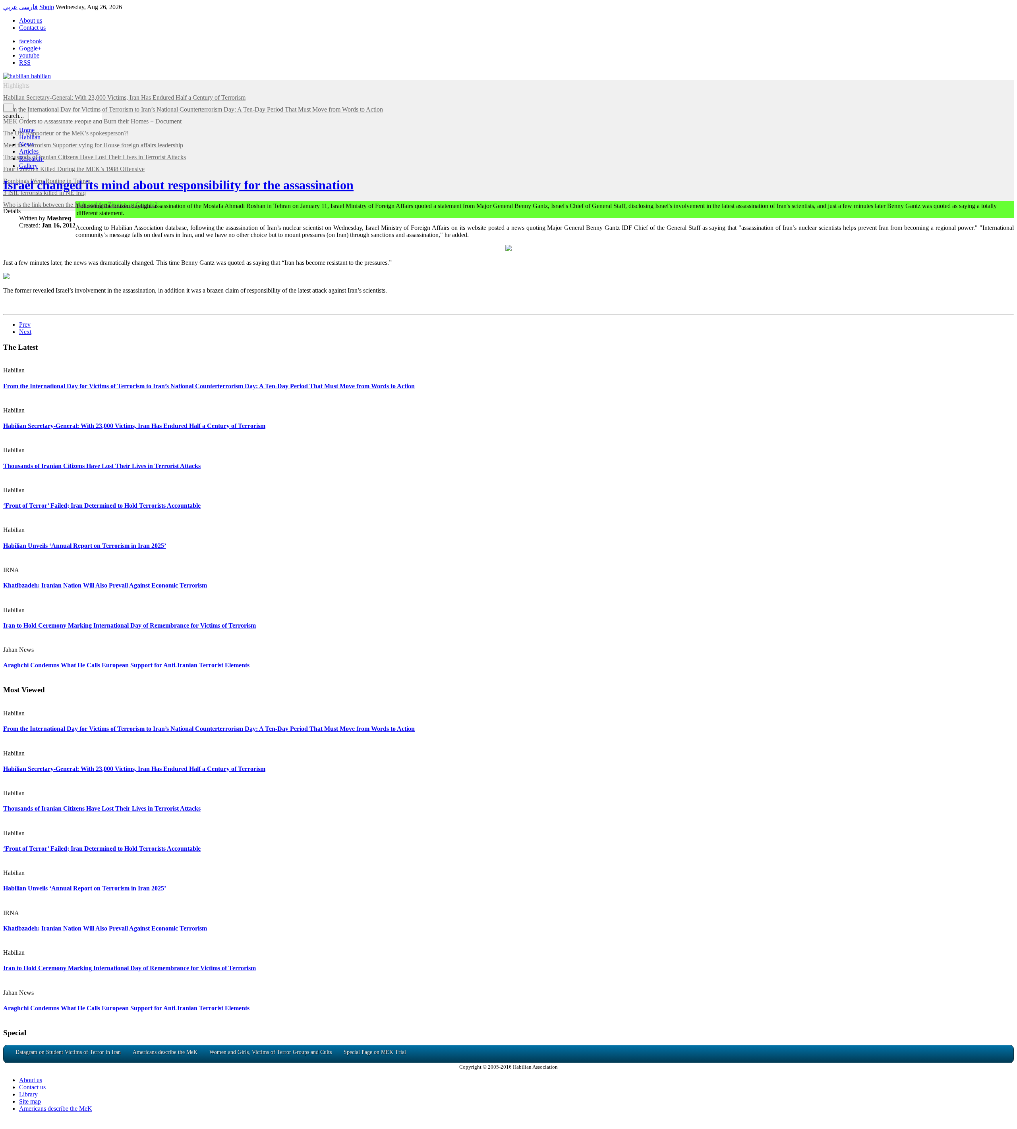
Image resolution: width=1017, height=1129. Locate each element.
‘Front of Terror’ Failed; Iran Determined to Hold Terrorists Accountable (102, 505)
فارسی (28, 7)
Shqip (46, 7)
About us (30, 20)
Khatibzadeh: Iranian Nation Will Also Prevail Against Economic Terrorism (105, 585)
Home (27, 130)
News (27, 144)
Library (28, 1094)
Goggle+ (30, 48)
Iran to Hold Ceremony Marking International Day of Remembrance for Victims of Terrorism (129, 625)
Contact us (32, 27)
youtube (29, 55)
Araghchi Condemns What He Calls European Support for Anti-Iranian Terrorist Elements (126, 665)
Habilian (30, 137)
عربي (10, 7)
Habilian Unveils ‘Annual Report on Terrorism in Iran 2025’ (84, 545)
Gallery (28, 165)
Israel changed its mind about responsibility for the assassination (178, 185)
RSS (25, 62)
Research (31, 158)
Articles (29, 151)
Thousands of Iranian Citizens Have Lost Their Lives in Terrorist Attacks (102, 465)
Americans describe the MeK (55, 1108)
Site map (30, 1101)
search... (13, 115)
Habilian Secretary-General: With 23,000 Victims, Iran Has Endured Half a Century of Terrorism (134, 425)
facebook (30, 41)
